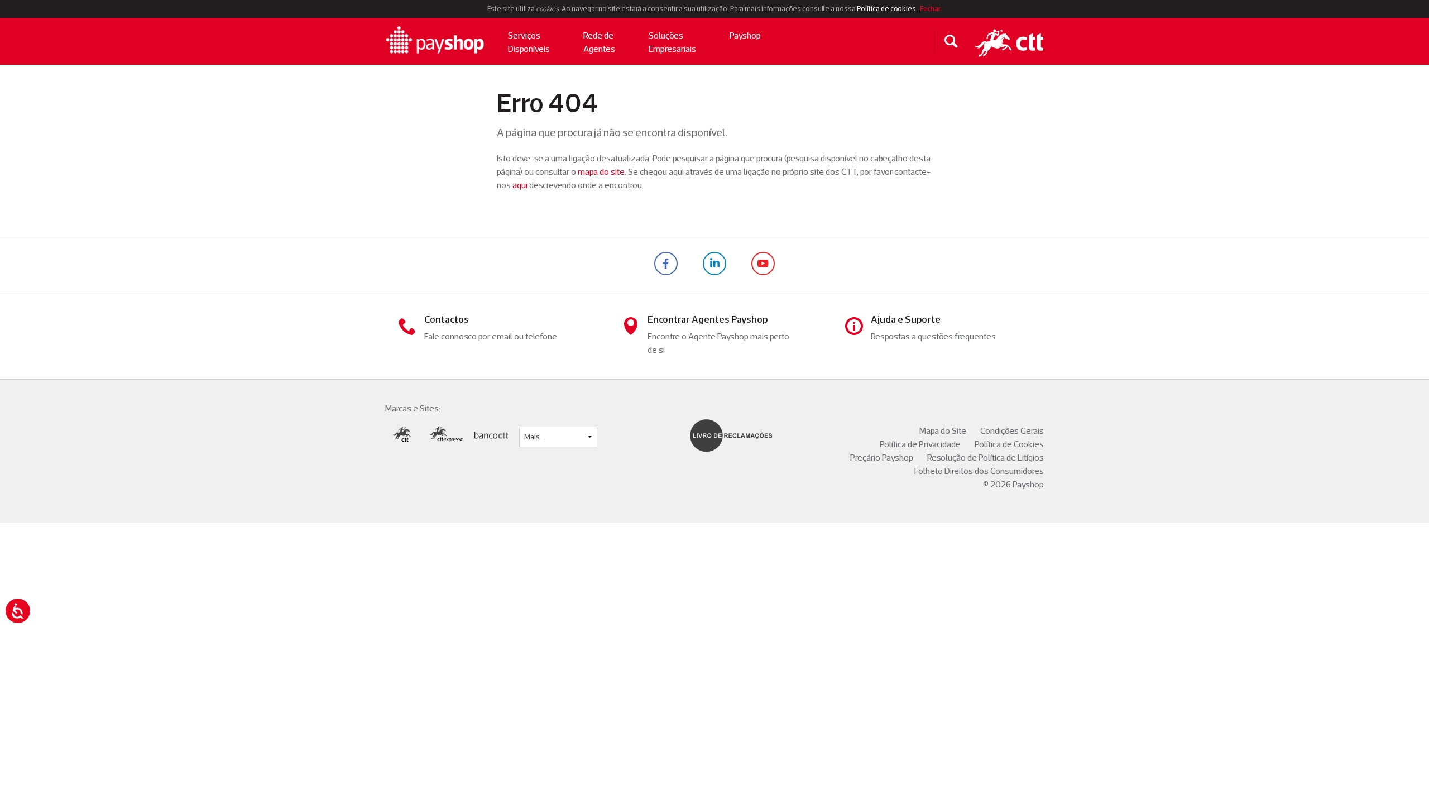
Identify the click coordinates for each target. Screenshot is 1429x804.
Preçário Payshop (881, 457)
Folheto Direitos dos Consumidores (979, 471)
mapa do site (601, 171)
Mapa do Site (942, 430)
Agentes (599, 42)
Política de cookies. (887, 8)
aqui (520, 185)
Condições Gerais (1012, 430)
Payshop (745, 35)
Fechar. (930, 8)
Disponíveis (529, 42)
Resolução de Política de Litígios (985, 457)
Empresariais (672, 42)
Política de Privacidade (920, 444)
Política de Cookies (1009, 444)
